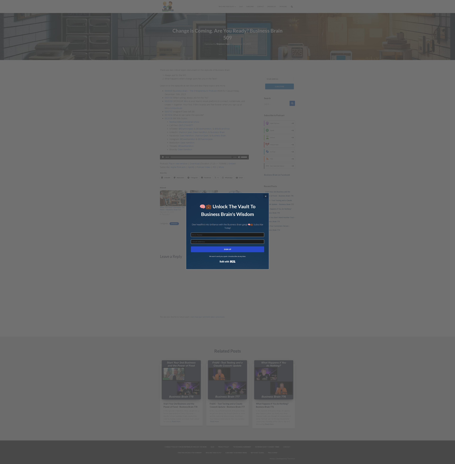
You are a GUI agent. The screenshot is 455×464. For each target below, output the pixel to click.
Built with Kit (227, 261)
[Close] (265, 196)
